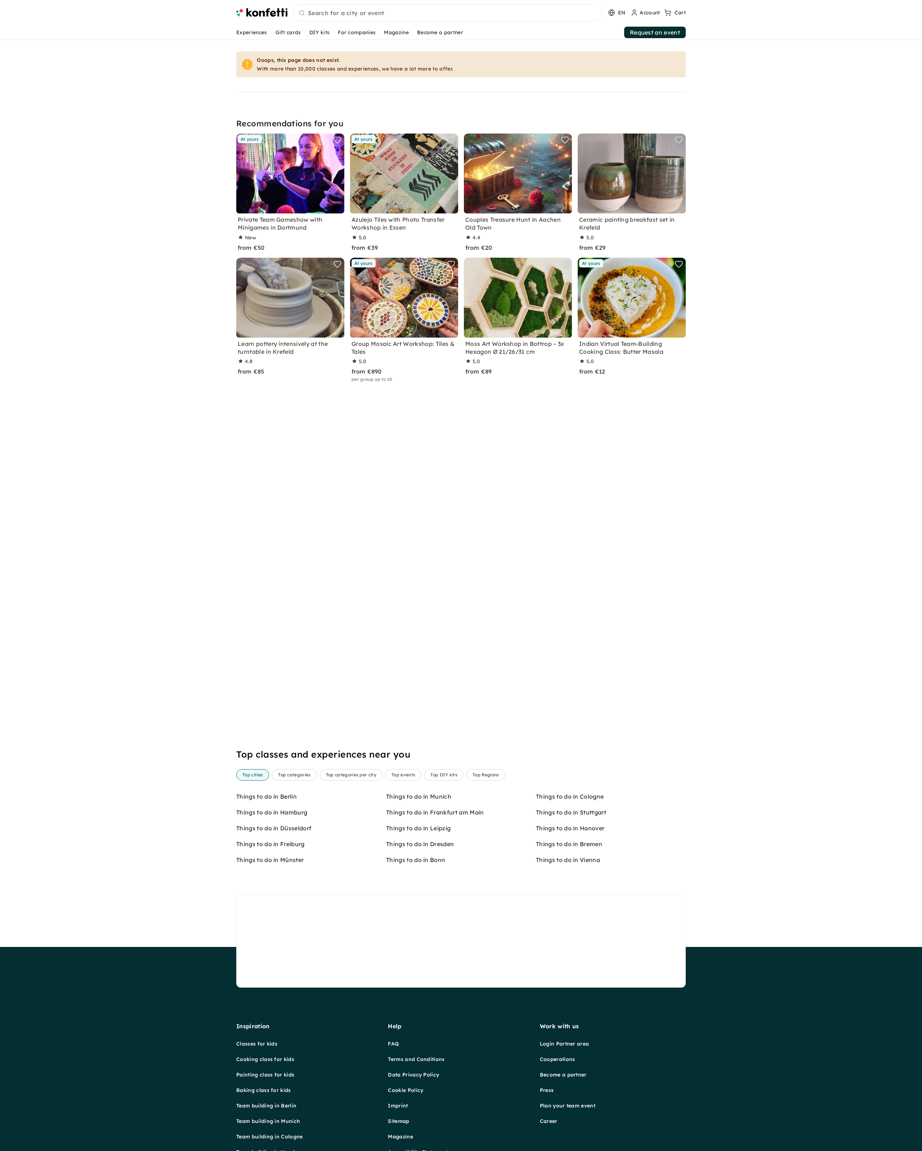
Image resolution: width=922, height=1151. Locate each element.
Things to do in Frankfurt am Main (435, 812)
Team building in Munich (268, 1121)
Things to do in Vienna (568, 859)
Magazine (396, 32)
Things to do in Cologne (570, 796)
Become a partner (440, 32)
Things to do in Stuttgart (571, 812)
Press (547, 1090)
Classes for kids (256, 1044)
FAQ (393, 1044)
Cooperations (557, 1059)
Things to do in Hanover (570, 828)
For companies (357, 32)
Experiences (251, 32)
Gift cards (288, 32)
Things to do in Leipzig (418, 828)
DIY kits (319, 32)
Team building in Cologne (269, 1136)
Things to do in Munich (418, 796)
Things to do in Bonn (415, 859)
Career (549, 1121)
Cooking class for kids (265, 1059)
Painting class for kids (265, 1074)
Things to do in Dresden (420, 844)
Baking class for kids (263, 1090)
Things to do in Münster (270, 859)
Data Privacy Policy (413, 1074)
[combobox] (447, 13)
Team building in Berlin (266, 1105)
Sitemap (398, 1121)
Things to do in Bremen (569, 844)
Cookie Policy (405, 1090)
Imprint (398, 1105)
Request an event (655, 32)
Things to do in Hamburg (271, 812)
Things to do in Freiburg (270, 844)
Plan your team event (567, 1105)
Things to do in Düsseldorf (273, 828)
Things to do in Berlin (266, 796)
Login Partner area (564, 1044)
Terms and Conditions (416, 1059)
